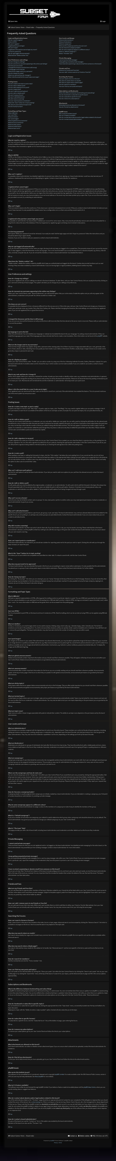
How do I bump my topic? (15, 106)
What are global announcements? (17, 120)
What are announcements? (15, 122)
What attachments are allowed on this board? (72, 105)
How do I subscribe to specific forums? (70, 97)
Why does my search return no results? (70, 81)
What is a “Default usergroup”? (67, 51)
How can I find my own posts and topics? (70, 86)
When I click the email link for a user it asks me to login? (23, 77)
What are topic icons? (14, 128)
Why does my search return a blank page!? (71, 82)
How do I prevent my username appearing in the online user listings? (27, 64)
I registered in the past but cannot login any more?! (22, 49)
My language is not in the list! (16, 69)
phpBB (99, 336)
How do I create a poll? (14, 89)
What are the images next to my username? (20, 71)
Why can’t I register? (13, 44)
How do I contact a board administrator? (70, 119)
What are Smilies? (13, 117)
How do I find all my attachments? (68, 107)
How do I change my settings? (16, 62)
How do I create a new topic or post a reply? (20, 83)
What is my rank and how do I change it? (19, 75)
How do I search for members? (67, 84)
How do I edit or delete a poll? (16, 93)
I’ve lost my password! (14, 51)
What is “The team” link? (66, 53)
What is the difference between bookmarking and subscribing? (77, 93)
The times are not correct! (15, 66)
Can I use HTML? (12, 115)
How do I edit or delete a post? (16, 85)
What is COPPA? (12, 42)
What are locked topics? (15, 126)
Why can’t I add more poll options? (18, 91)
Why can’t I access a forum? (15, 95)
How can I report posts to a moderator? (19, 101)
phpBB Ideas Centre (90, 1087)
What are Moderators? (65, 42)
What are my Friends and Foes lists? (69, 70)
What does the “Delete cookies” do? (18, 55)
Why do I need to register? (15, 40)
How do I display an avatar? (16, 73)
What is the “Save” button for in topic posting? (21, 103)
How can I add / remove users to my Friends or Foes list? (75, 72)
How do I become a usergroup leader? (70, 47)
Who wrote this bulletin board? (68, 113)
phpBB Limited (59, 1074)
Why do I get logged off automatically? (19, 53)
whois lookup (36, 1102)
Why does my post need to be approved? (19, 104)
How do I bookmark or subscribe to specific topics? (73, 95)
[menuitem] (103, 21)
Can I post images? (13, 119)
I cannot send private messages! (68, 60)
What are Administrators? (66, 40)
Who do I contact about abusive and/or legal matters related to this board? (80, 117)
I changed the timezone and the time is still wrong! (22, 67)
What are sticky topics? (14, 124)
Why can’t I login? (13, 47)
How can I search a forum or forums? (69, 79)
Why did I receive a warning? (16, 99)
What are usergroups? (65, 44)
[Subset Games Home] (49, 12)
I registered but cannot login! (16, 46)
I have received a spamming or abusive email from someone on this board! (80, 64)
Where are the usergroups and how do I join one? (73, 46)
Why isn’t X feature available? (67, 115)
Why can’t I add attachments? (16, 97)
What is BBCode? (13, 113)
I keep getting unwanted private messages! (71, 62)
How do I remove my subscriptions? (69, 98)
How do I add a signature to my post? (18, 87)
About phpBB (39, 1076)
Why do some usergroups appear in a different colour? (74, 49)
